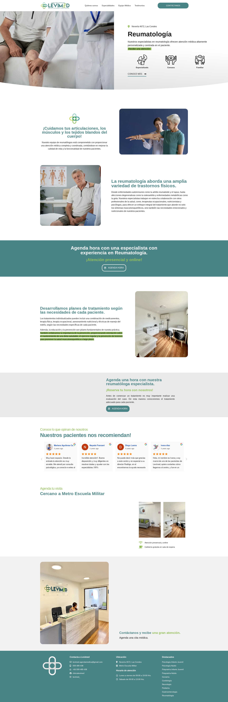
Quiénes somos (91, 5)
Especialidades (108, 5)
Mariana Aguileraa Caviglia (66, 445)
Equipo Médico (124, 5)
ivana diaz (165, 445)
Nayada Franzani (97, 445)
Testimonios (140, 5)
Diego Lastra (131, 445)
